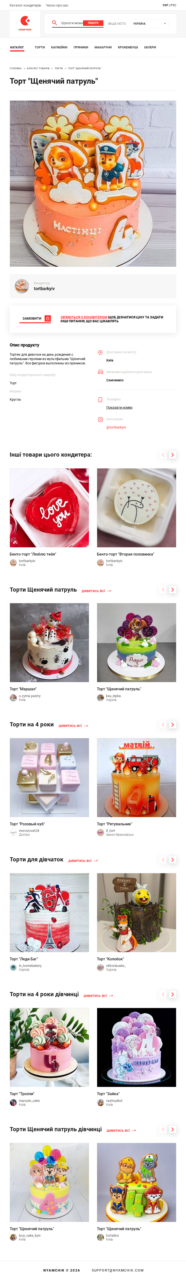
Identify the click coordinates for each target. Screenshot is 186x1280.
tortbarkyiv (44, 288)
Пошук (93, 23)
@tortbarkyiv (116, 427)
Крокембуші (128, 47)
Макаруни (103, 47)
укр (165, 5)
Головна (16, 68)
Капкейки (59, 47)
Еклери (150, 47)
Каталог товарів (38, 68)
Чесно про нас (57, 5)
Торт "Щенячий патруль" (84, 68)
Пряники (81, 47)
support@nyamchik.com (117, 1270)
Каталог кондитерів (25, 5)
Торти (40, 47)
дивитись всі (93, 591)
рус (173, 5)
